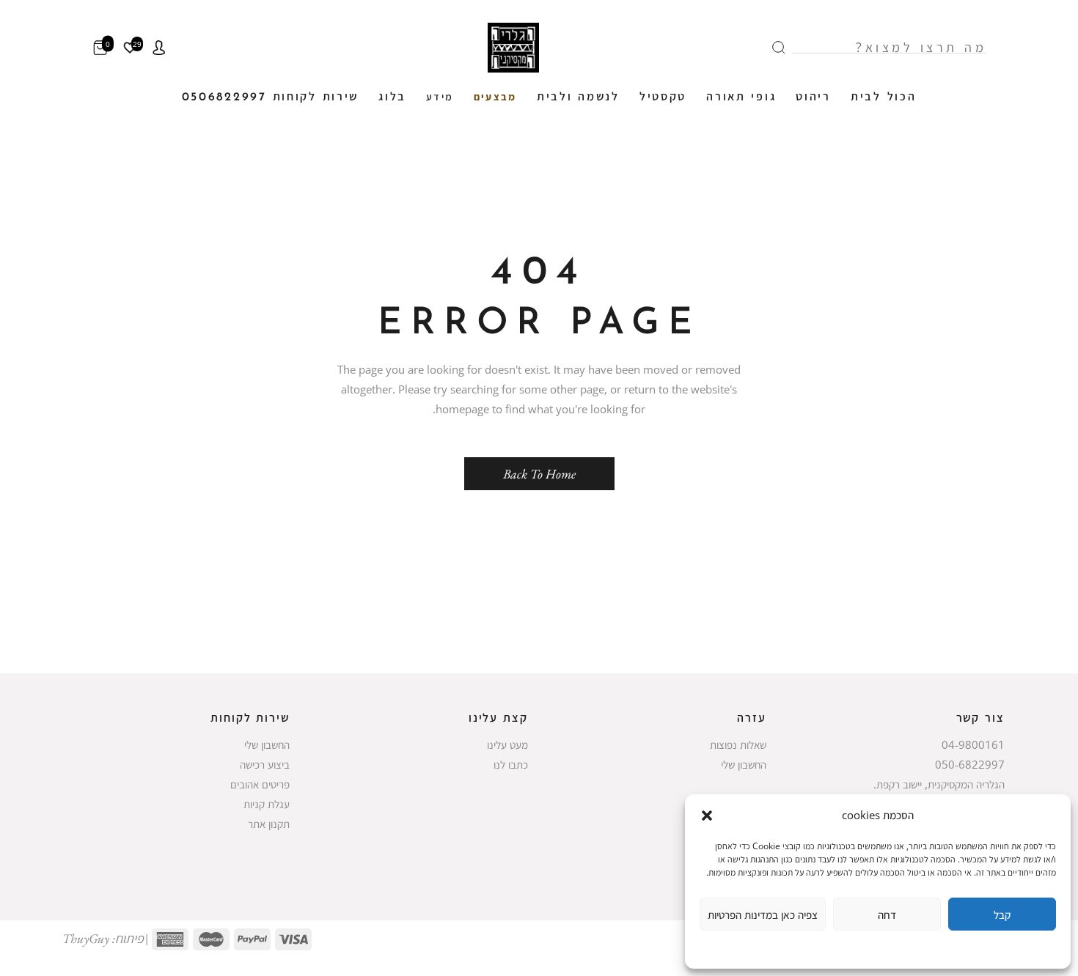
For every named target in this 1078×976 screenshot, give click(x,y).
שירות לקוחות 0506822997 (270, 97)
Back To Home (539, 473)
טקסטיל (662, 97)
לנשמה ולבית (578, 97)
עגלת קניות (266, 803)
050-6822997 (970, 764)
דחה (887, 914)
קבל (1002, 914)
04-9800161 (973, 744)
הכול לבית (883, 97)
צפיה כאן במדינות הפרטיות (763, 914)
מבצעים (495, 97)
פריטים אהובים (260, 784)
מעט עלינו (507, 744)
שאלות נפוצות (738, 744)
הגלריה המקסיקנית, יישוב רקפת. (939, 784)
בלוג (392, 97)
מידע (440, 97)
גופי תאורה (741, 97)
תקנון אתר (269, 823)
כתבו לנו (511, 764)
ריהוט (813, 97)
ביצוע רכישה (265, 764)
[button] (707, 815)
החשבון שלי (743, 764)
